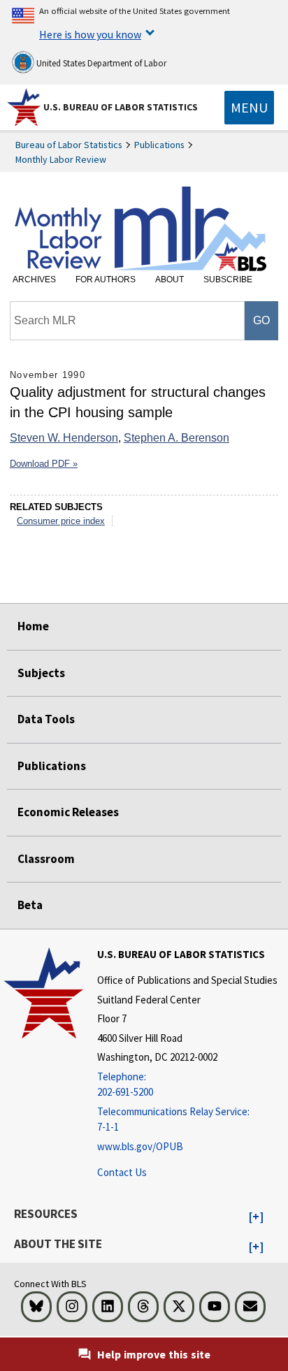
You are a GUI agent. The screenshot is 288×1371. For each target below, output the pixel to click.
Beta (30, 905)
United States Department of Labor (100, 63)
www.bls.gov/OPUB (140, 1146)
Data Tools (46, 719)
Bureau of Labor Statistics (68, 144)
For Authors (105, 279)
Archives (34, 279)
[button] (256, 1217)
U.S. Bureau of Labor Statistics (120, 107)
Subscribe (227, 279)
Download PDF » (44, 463)
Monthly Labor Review (60, 159)
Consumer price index (61, 521)
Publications (159, 144)
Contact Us (122, 1172)
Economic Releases (68, 812)
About (169, 279)
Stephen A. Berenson (176, 438)
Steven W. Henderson (64, 438)
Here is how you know (90, 34)
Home (33, 626)
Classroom (46, 858)
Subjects (41, 673)
